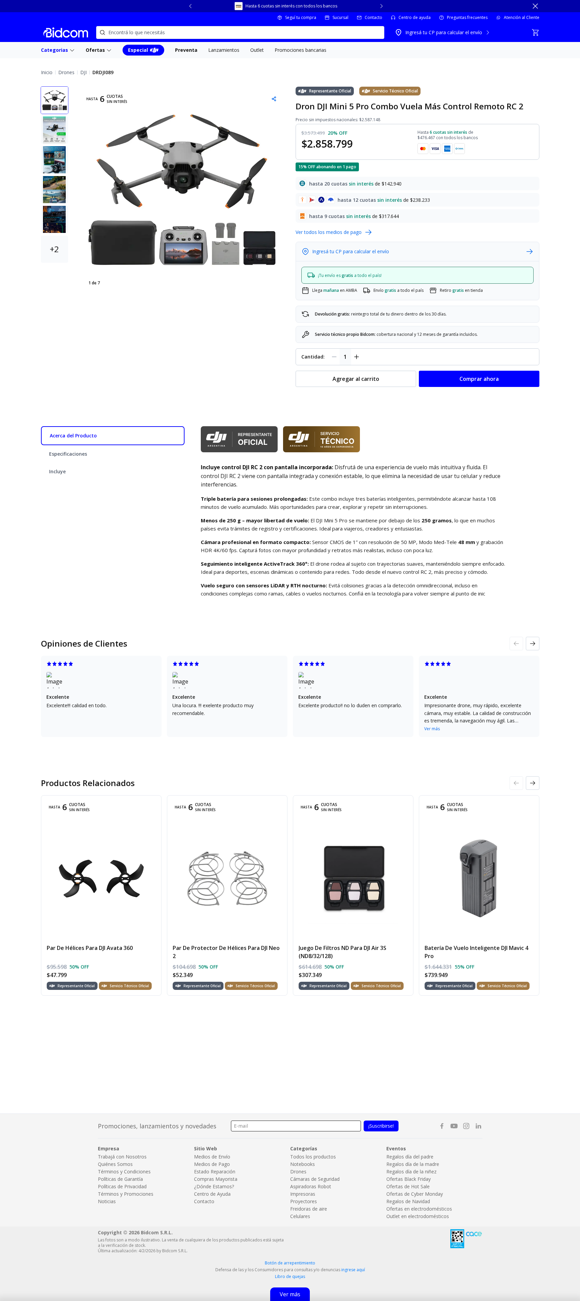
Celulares (300, 1216)
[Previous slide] (190, 6)
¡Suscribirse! (381, 1126)
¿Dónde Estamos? (214, 1186)
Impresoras (302, 1194)
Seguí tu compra (300, 17)
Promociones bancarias (300, 50)
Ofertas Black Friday (408, 1179)
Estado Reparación (214, 1171)
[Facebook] (442, 1126)
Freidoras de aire (308, 1209)
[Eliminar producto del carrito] (334, 357)
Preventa (186, 50)
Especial (138, 50)
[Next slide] (381, 6)
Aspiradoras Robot (310, 1186)
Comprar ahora (479, 379)
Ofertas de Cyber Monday (414, 1194)
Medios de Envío (212, 1156)
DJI (83, 72)
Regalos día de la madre (412, 1164)
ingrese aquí (353, 1270)
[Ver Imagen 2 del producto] (54, 130)
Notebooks (302, 1164)
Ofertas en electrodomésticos (419, 1209)
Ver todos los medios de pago (329, 232)
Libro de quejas (290, 1276)
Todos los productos (313, 1156)
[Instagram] (466, 1126)
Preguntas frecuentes (467, 17)
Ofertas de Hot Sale (408, 1186)
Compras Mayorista (215, 1179)
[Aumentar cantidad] (356, 357)
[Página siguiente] (532, 643)
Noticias (107, 1201)
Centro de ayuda (415, 17)
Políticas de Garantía (120, 1179)
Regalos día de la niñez (411, 1171)
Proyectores (303, 1201)
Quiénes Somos (115, 1164)
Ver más (432, 729)
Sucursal (340, 17)
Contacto (373, 17)
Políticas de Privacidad (122, 1186)
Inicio (46, 72)
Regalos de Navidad (408, 1201)
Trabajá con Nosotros (122, 1156)
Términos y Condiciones (124, 1171)
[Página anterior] (516, 643)
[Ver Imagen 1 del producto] (54, 100)
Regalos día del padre (409, 1156)
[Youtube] (454, 1126)
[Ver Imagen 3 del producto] (54, 159)
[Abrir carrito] (535, 32)
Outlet (257, 50)
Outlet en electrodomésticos (417, 1216)
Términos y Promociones (125, 1194)
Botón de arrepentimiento (290, 1263)
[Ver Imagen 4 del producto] (54, 189)
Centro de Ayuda (212, 1194)
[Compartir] (273, 98)
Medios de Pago (212, 1164)
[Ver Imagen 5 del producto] (54, 219)
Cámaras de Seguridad (315, 1179)
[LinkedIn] (478, 1126)
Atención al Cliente (521, 17)
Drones (66, 72)
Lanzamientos (223, 50)
